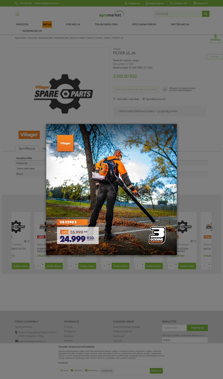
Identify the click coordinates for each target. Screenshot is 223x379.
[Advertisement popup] (111, 189)
